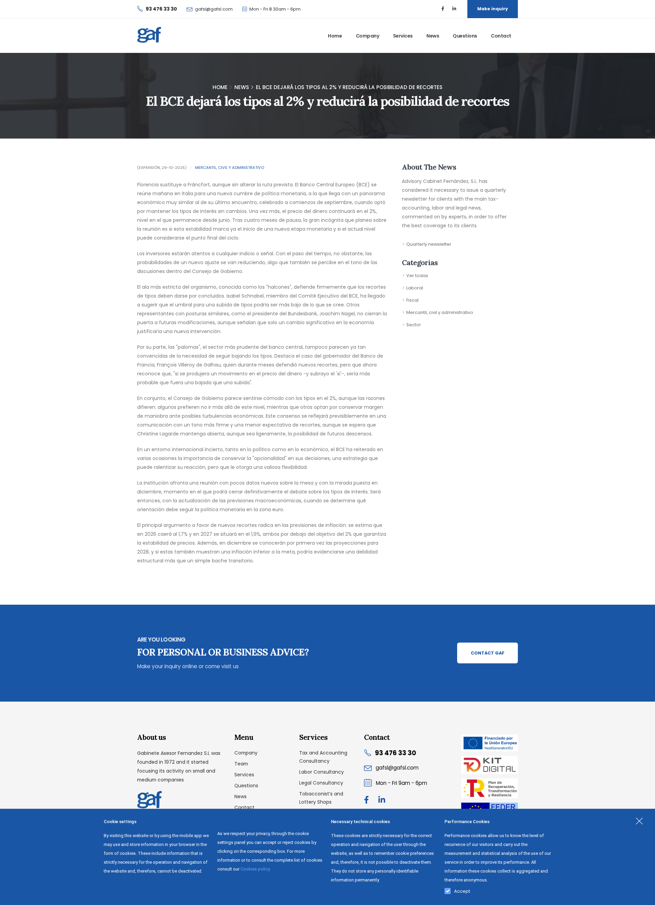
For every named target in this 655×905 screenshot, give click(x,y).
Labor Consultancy (321, 771)
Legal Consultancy (321, 782)
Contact (501, 35)
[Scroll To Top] (643, 897)
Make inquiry (492, 9)
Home (335, 35)
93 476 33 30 (395, 753)
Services (403, 35)
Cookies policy (255, 869)
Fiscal (412, 300)
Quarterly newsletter (428, 244)
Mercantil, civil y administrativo (229, 167)
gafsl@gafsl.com (214, 9)
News (432, 35)
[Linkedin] (454, 9)
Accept (462, 889)
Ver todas (417, 275)
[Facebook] (443, 9)
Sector (413, 325)
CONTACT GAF (488, 653)
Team (241, 763)
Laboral (414, 288)
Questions (465, 35)
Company (367, 35)
